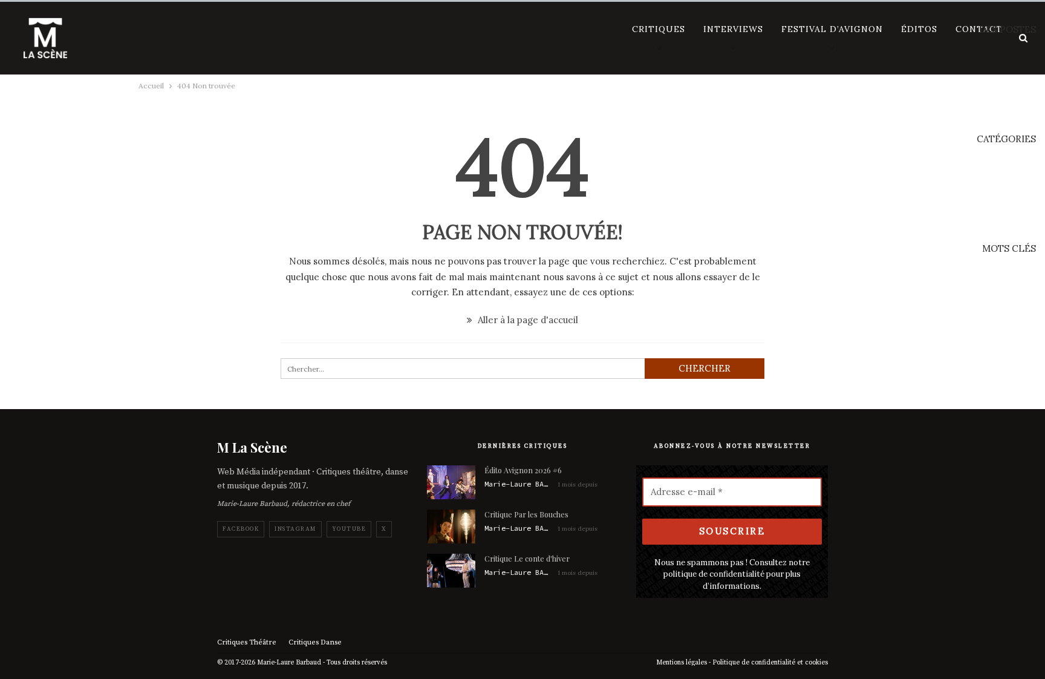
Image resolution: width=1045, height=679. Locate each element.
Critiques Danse (315, 642)
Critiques (658, 29)
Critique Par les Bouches (526, 514)
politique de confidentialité (713, 574)
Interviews (733, 29)
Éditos (919, 29)
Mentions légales (681, 662)
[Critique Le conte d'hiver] (451, 571)
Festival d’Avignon (832, 29)
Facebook (241, 529)
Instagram (295, 529)
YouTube (349, 529)
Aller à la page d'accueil (526, 320)
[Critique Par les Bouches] (451, 526)
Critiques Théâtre (246, 642)
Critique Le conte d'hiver (527, 558)
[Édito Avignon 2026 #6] (451, 482)
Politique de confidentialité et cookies (770, 662)
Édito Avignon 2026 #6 (523, 470)
